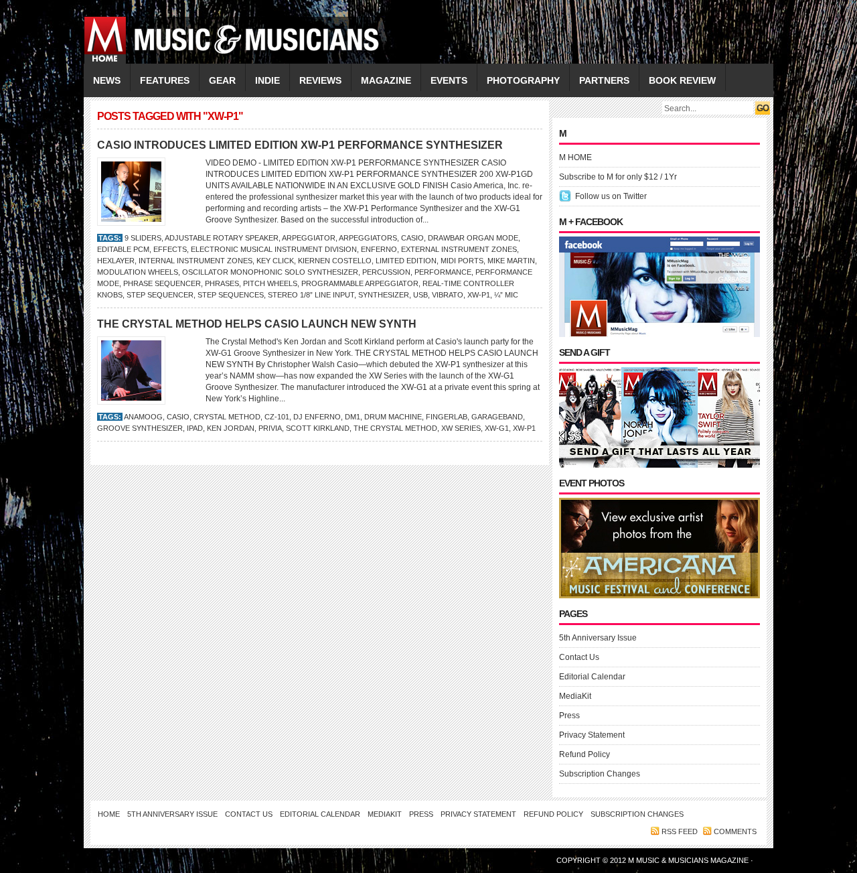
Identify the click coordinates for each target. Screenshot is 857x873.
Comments (735, 831)
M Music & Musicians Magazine (689, 860)
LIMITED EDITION (406, 261)
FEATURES (164, 80)
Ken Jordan (230, 428)
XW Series (461, 428)
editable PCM (123, 249)
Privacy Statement (592, 735)
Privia (270, 428)
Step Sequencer (160, 295)
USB (420, 295)
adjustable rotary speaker (222, 238)
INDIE (267, 80)
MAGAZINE (386, 80)
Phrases (222, 283)
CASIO (412, 238)
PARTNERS (604, 80)
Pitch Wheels (270, 283)
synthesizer (383, 295)
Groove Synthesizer (140, 428)
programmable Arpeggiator (359, 283)
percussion (386, 272)
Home (109, 814)
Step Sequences (231, 295)
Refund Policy (584, 754)
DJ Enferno (317, 417)
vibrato (447, 295)
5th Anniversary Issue (598, 638)
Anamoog (143, 417)
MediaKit (575, 696)
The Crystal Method (395, 428)
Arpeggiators (368, 238)
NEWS (107, 80)
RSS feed (679, 831)
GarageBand (497, 417)
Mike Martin (511, 261)
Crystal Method (226, 417)
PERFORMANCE (442, 272)
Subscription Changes (599, 774)
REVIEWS (320, 80)
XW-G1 (497, 428)
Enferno (379, 249)
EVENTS (449, 80)
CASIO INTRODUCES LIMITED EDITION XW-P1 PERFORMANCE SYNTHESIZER (300, 145)
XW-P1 (478, 295)
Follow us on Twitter (611, 196)
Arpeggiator (308, 238)
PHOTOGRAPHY (523, 80)
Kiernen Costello (335, 261)
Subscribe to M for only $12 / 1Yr (618, 177)
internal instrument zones (195, 261)
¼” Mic (506, 295)
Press (569, 715)
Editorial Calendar (592, 676)
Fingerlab (446, 417)
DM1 (352, 417)
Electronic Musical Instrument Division (274, 249)
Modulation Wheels (137, 272)
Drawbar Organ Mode (473, 238)
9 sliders (143, 238)
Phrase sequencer (162, 283)
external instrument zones (459, 249)
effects (170, 249)
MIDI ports (462, 261)
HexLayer (116, 261)
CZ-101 (276, 417)
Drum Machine (393, 417)
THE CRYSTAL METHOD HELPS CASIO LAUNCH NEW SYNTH (256, 324)
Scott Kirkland (317, 428)
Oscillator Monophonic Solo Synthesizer (270, 272)
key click (275, 261)
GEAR (222, 80)
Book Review (682, 80)
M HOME (575, 157)
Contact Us (579, 657)
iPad (195, 428)
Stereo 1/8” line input (311, 295)
